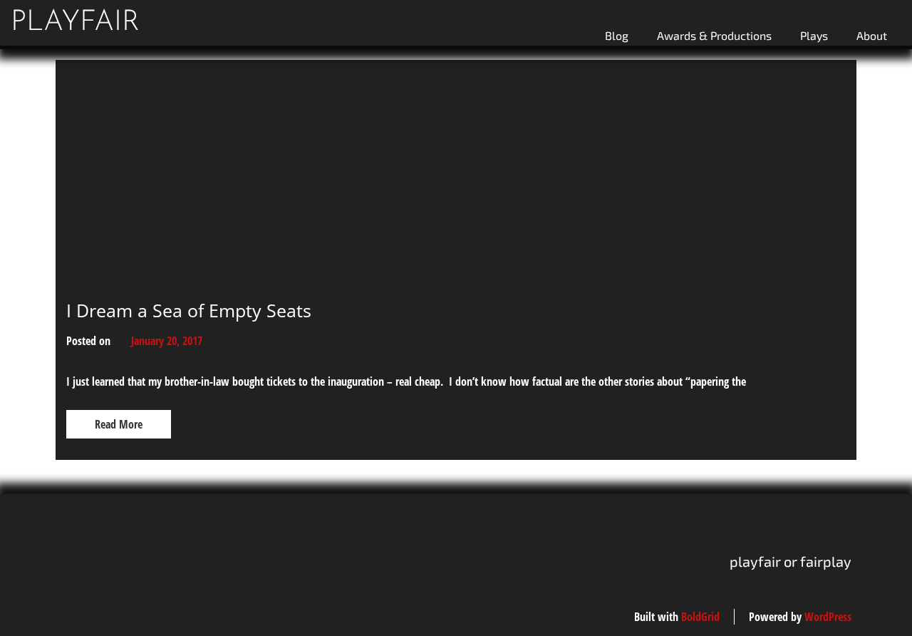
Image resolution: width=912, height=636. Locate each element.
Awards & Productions (714, 35)
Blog (616, 35)
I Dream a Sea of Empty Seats (188, 310)
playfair (75, 23)
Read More (118, 424)
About (871, 35)
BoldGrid (700, 617)
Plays (814, 35)
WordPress (827, 617)
